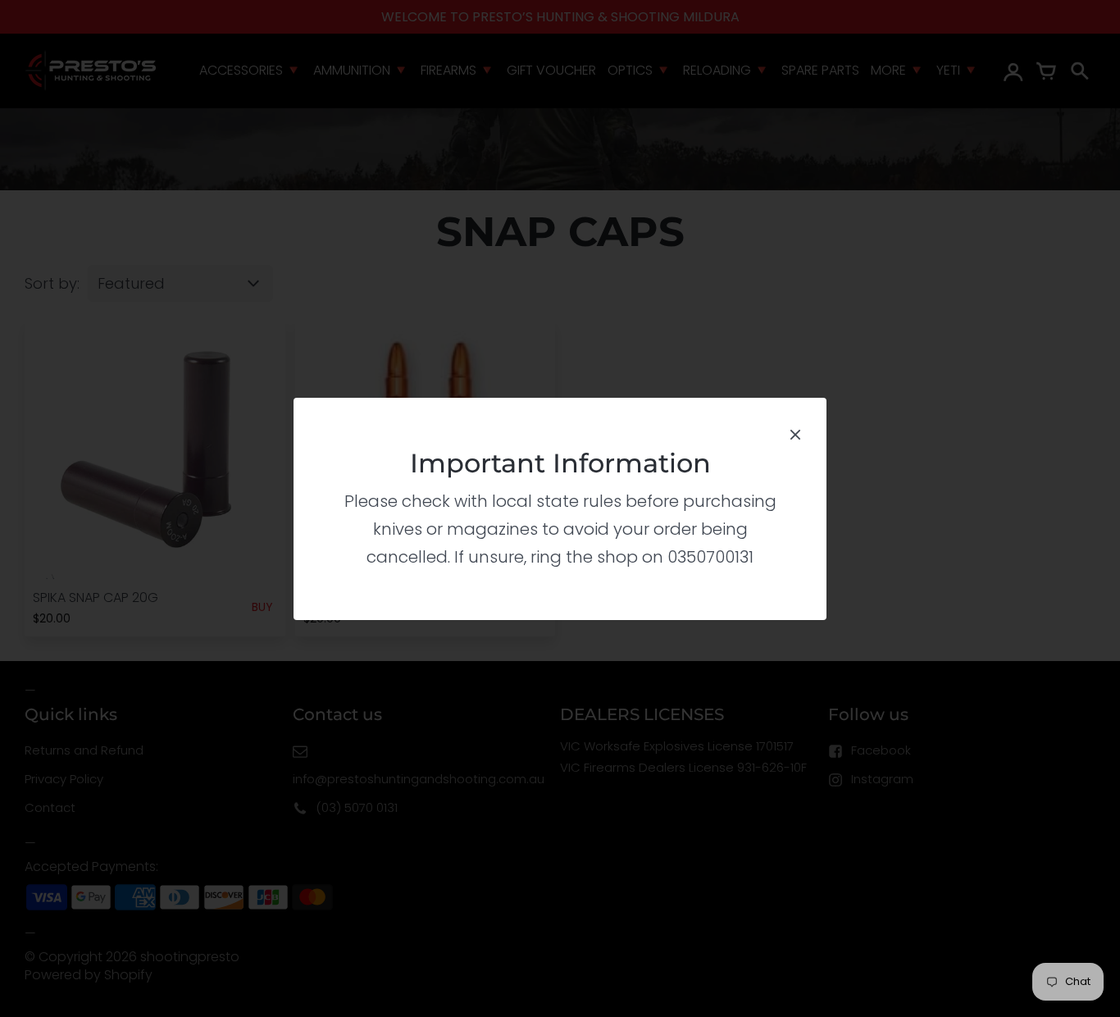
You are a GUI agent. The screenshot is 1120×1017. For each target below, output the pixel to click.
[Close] (795, 432)
